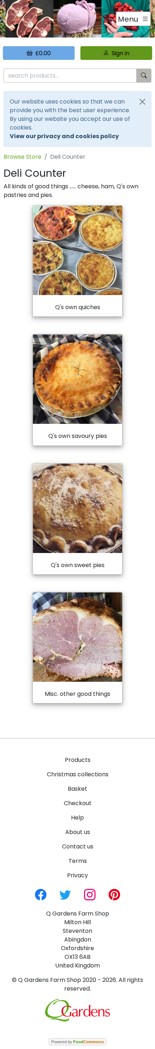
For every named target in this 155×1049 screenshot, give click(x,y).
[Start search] (143, 76)
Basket (77, 789)
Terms (77, 861)
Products (77, 760)
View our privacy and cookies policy (64, 136)
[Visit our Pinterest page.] (114, 894)
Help (77, 817)
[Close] (142, 102)
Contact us (77, 846)
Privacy (77, 875)
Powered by (77, 1042)
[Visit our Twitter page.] (65, 894)
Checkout (78, 803)
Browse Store (22, 157)
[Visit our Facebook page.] (40, 894)
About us (77, 832)
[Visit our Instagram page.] (90, 894)
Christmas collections (77, 774)
